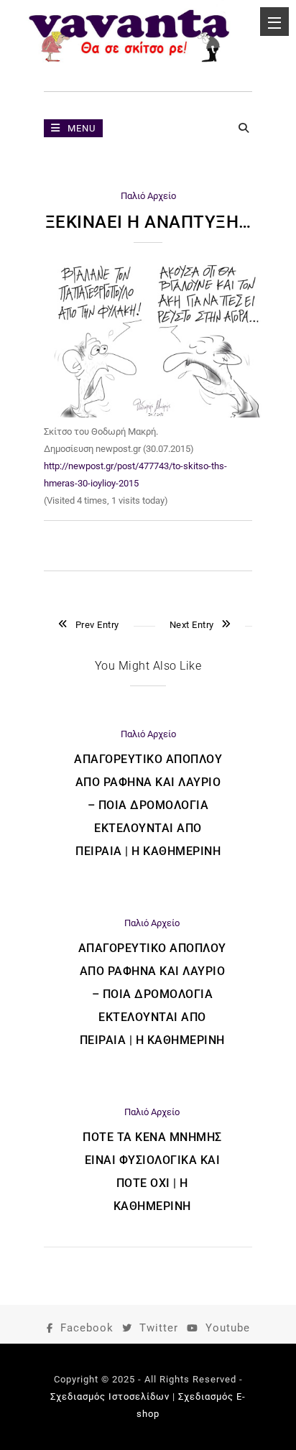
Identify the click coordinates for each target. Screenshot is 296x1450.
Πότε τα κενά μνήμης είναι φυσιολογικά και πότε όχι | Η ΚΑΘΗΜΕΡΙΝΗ (152, 1171)
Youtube (227, 1327)
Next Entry (192, 624)
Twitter (158, 1327)
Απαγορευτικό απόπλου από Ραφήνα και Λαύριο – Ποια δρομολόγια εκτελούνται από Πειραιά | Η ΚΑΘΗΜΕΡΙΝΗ (148, 805)
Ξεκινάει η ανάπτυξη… (148, 222)
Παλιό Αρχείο (148, 195)
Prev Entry (97, 624)
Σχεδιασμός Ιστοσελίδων (110, 1396)
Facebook (87, 1327)
